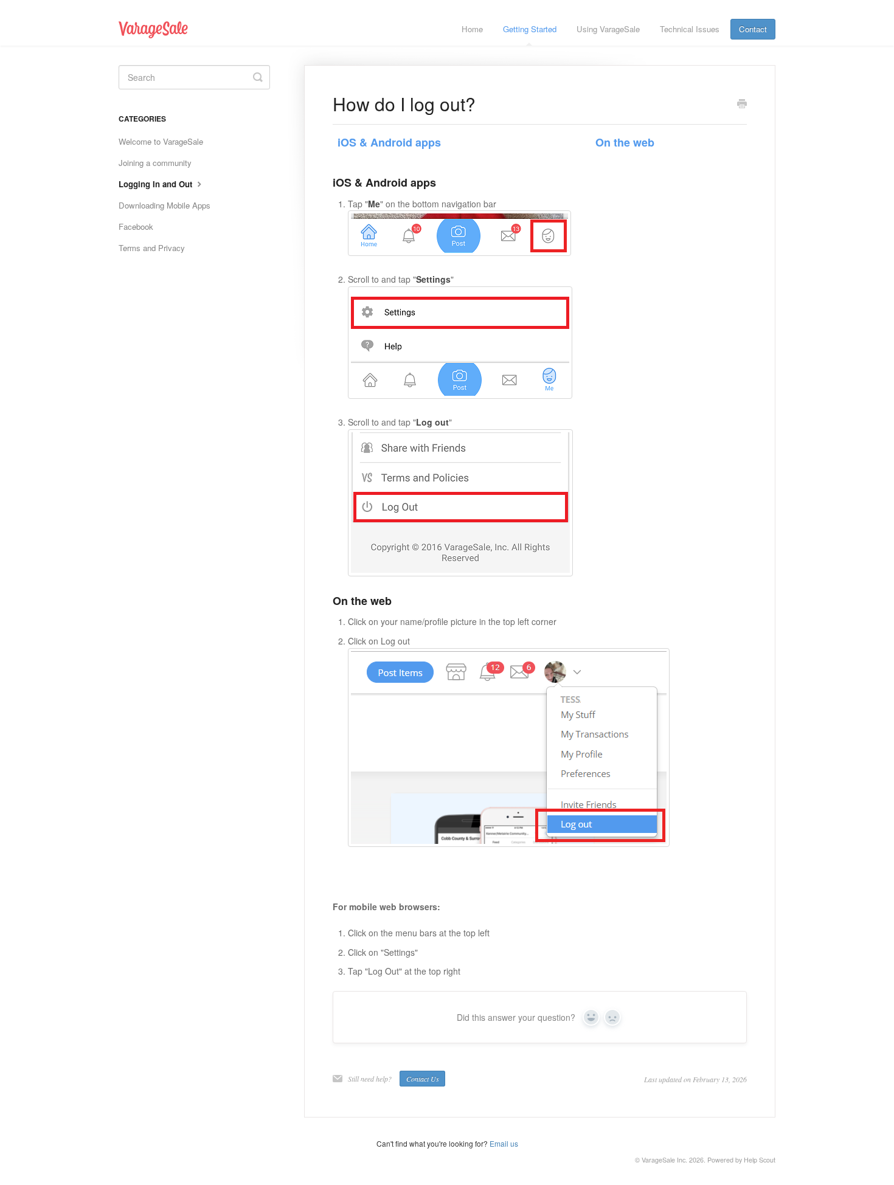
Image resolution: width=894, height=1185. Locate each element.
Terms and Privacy (152, 248)
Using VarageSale (608, 29)
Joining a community (155, 162)
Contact (753, 29)
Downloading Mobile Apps (164, 205)
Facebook (136, 226)
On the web (624, 142)
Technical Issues (689, 29)
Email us (504, 1143)
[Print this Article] (742, 104)
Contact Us (422, 1078)
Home (472, 29)
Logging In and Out (157, 184)
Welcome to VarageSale (161, 141)
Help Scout (759, 1159)
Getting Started (529, 29)
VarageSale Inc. (664, 1159)
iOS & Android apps (389, 142)
